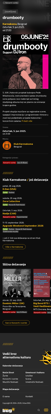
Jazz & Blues (22, 163)
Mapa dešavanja (11, 389)
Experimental (22, 217)
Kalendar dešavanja (13, 365)
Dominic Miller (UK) (13, 303)
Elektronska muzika (10, 231)
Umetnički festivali (34, 382)
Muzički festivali (10, 382)
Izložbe (29, 375)
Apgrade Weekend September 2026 (23, 225)
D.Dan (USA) (9, 188)
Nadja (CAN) (9, 213)
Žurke (5, 192)
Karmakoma (10, 23)
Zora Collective (11, 201)
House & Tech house (17, 205)
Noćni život (8, 372)
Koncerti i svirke (11, 3)
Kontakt (29, 396)
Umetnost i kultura (35, 372)
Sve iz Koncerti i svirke (16, 322)
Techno (11, 192)
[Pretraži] (39, 410)
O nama (6, 396)
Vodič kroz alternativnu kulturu (17, 355)
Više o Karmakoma (14, 246)
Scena (28, 378)
